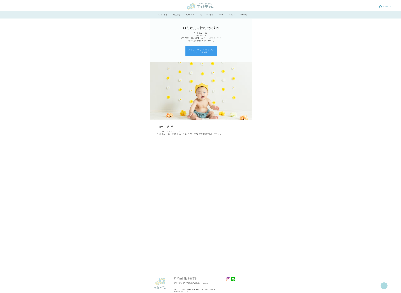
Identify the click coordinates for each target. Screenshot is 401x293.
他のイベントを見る (201, 52)
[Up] (384, 285)
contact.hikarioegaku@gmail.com (190, 282)
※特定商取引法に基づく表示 (181, 291)
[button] (176, 14)
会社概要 (193, 277)
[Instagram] (228, 279)
